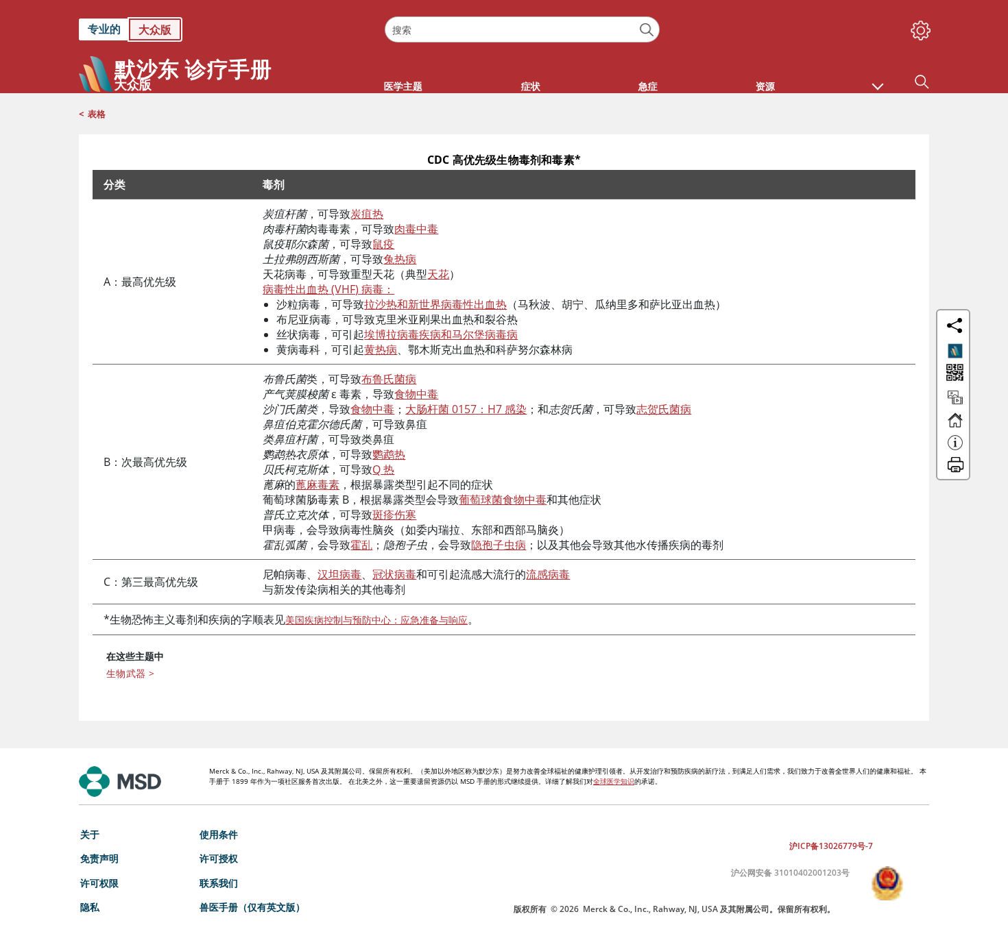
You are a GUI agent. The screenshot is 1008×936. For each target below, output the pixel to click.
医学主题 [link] (403, 86)
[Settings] (918, 27)
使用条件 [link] (219, 834)
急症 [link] (648, 86)
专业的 (104, 28)
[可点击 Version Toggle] (955, 351)
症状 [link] (530, 86)
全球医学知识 (613, 781)
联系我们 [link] (219, 882)
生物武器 (130, 673)
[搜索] (647, 30)
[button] (877, 79)
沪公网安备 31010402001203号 (790, 872)
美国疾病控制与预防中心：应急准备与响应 (376, 619)
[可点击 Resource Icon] (955, 403)
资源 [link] (765, 86)
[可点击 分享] (954, 325)
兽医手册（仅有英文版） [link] (252, 906)
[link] (225, 29)
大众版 (155, 29)
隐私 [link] (89, 906)
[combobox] (522, 29)
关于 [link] (89, 834)
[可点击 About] (955, 448)
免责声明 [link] (99, 858)
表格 (97, 114)
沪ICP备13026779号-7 (831, 846)
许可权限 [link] (99, 882)
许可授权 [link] (219, 858)
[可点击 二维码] (953, 373)
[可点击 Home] (955, 426)
